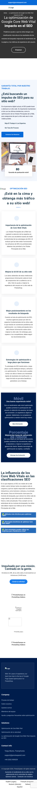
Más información (18, 424)
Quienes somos (6, 708)
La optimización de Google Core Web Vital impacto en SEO (18, 737)
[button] (18, 515)
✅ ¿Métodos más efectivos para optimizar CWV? (16, 515)
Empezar (18, 50)
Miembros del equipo (8, 711)
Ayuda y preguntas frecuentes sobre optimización (18, 715)
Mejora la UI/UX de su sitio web (18, 272)
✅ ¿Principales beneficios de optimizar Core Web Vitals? (17, 522)
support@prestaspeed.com (17, 2)
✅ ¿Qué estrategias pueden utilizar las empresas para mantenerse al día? (15, 530)
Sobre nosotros (6, 704)
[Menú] (4, 7)
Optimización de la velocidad (11, 732)
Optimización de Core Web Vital (11, 728)
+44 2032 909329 (11, 760)
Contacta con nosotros (12, 134)
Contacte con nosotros (25, 777)
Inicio (5, 13)
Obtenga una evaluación (17, 455)
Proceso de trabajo (7, 700)
